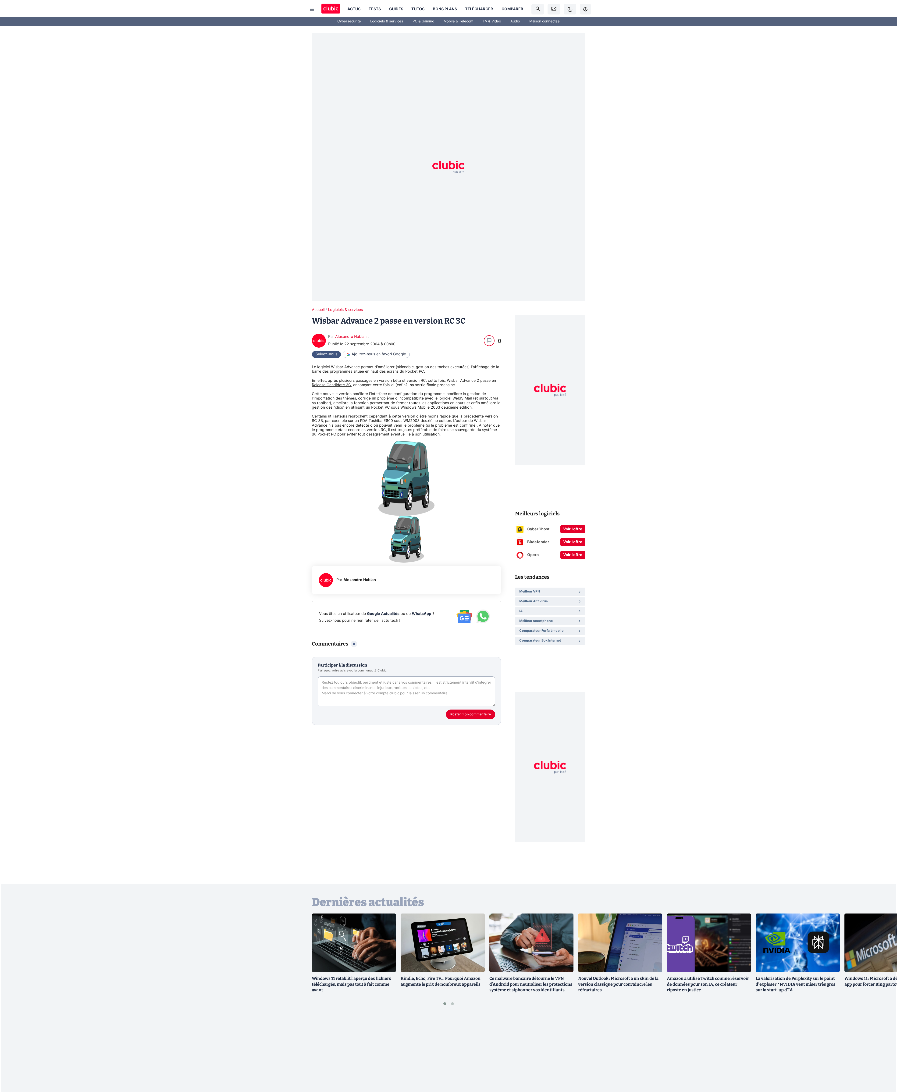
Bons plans (445, 9)
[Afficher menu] (312, 9)
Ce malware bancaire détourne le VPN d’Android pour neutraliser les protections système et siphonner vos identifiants (530, 984)
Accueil (318, 310)
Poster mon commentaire (470, 714)
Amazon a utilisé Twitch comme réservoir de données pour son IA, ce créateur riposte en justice (708, 984)
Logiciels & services (386, 21)
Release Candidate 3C (331, 385)
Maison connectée (544, 21)
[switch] (570, 9)
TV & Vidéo (492, 21)
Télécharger (479, 9)
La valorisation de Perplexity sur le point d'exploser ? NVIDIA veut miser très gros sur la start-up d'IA (795, 984)
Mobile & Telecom (458, 21)
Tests (375, 9)
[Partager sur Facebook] (885, 1052)
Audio (515, 21)
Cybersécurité (349, 21)
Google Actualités (383, 614)
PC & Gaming (423, 21)
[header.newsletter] (554, 9)
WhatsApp (421, 614)
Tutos (417, 9)
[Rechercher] (538, 9)
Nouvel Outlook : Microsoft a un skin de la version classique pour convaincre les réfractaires (618, 984)
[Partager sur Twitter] (885, 1067)
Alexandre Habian (351, 337)
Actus (353, 9)
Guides (396, 9)
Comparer (512, 9)
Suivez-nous (326, 354)
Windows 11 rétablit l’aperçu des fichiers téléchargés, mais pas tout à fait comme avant (351, 984)
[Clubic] (330, 9)
